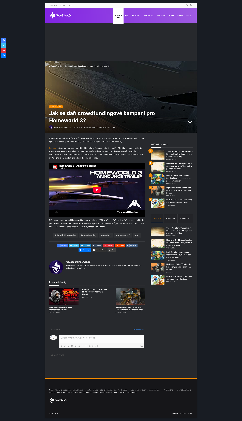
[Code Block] (86, 345)
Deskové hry (148, 15)
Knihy (171, 15)
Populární (170, 218)
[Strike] (72, 345)
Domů (53, 66)
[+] (96, 346)
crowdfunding (89, 235)
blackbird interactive (66, 235)
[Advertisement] (121, 42)
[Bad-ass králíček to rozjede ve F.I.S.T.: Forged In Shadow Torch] (130, 296)
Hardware (161, 15)
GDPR (70, 5)
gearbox (106, 235)
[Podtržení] (68, 345)
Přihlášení (140, 329)
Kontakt (63, 5)
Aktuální (157, 218)
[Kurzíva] (65, 345)
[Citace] (82, 345)
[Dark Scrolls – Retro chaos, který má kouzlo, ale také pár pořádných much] (157, 179)
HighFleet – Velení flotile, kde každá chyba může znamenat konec (178, 190)
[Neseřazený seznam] (79, 345)
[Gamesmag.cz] (60, 15)
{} (93, 346)
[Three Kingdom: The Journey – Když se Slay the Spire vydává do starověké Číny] (157, 155)
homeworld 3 (123, 235)
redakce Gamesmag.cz (62, 127)
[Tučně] (61, 345)
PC (60, 107)
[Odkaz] (89, 345)
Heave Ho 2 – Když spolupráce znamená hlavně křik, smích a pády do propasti (179, 166)
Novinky (118, 15)
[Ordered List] (75, 345)
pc (138, 235)
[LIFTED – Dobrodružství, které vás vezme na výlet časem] (157, 203)
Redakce (53, 5)
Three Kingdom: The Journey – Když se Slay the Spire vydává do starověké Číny (179, 154)
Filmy (188, 15)
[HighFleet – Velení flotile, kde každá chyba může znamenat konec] (157, 191)
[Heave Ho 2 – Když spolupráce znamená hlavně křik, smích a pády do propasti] (157, 167)
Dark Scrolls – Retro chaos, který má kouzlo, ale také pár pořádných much (178, 178)
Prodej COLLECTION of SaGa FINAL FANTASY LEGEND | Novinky (94, 291)
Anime (180, 15)
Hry (126, 15)
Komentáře (185, 218)
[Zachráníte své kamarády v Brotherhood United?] (64, 296)
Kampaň (52, 148)
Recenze (135, 15)
